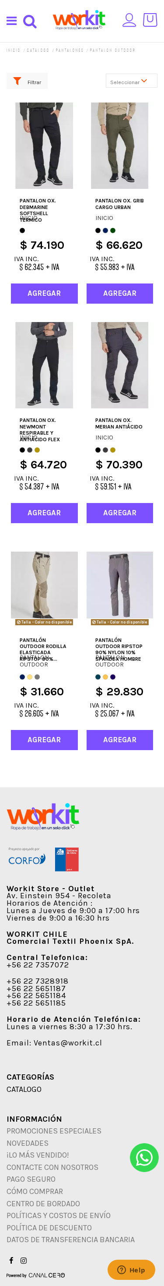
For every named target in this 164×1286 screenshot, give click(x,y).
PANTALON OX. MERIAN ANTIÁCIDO (119, 423)
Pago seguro (31, 1179)
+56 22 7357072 (38, 965)
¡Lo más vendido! (38, 1155)
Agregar (44, 293)
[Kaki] (29, 677)
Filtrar (33, 82)
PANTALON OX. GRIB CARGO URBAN (119, 204)
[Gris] (37, 677)
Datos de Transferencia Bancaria (71, 1239)
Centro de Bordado (43, 1203)
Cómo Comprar (35, 1191)
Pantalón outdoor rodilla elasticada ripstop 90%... (43, 649)
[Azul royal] (112, 677)
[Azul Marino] (105, 230)
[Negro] (22, 230)
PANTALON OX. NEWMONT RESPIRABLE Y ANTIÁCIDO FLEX (40, 429)
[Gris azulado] (98, 677)
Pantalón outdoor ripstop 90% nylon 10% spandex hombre (119, 649)
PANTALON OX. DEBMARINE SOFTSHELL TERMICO (38, 210)
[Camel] (37, 450)
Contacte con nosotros (52, 1167)
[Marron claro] (105, 677)
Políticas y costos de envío (59, 1215)
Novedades (28, 1143)
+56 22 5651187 (36, 988)
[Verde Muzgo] (112, 230)
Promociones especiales (54, 1131)
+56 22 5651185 (36, 1003)
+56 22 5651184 (36, 995)
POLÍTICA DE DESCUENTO (49, 1228)
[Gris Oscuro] (29, 450)
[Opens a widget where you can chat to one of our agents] (131, 1271)
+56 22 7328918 (38, 981)
